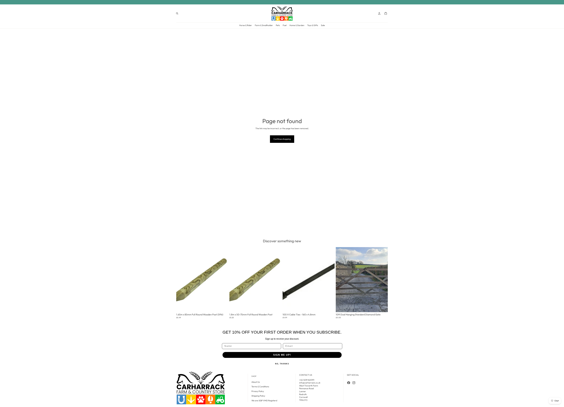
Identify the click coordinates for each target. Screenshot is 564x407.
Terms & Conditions (260, 386)
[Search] (177, 13)
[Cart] (385, 13)
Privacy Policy (257, 391)
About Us (255, 382)
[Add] (224, 306)
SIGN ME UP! (282, 355)
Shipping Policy (258, 395)
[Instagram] (354, 382)
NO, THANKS (282, 364)
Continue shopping (282, 139)
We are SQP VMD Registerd (264, 400)
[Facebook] (348, 382)
